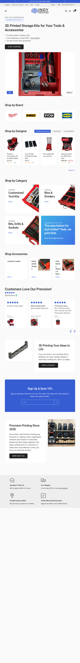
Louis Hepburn (69, 131)
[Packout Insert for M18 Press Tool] (67, 144)
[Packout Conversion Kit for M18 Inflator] (13, 144)
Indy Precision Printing (42, 131)
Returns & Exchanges (17, 5)
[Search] (66, 11)
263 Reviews (10, 295)
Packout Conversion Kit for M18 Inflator (12, 156)
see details (35, 38)
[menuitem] (8, 5)
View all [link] (71, 170)
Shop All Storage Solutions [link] (53, 238)
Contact (37, 5)
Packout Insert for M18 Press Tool (66, 156)
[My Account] (70, 11)
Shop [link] (10, 201)
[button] (14, 46)
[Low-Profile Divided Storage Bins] (31, 144)
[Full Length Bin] (49, 144)
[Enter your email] (56, 402)
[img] (40, 292)
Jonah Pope (56, 131)
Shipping (7, 5)
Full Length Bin (48, 154)
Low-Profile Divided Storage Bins (31, 156)
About (31, 5)
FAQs (26, 5)
